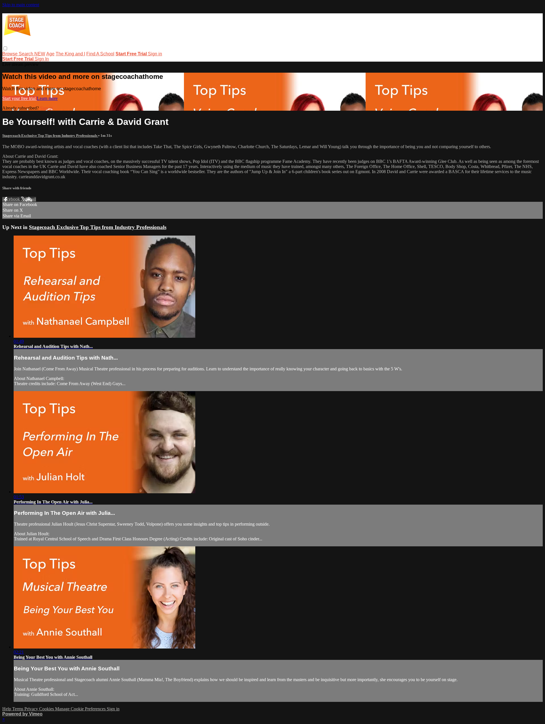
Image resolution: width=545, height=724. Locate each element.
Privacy (31, 708)
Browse (10, 53)
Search (26, 53)
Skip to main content (20, 4)
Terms (18, 708)
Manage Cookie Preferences (81, 708)
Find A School (100, 53)
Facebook (11, 199)
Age (50, 53)
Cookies (47, 708)
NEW (39, 53)
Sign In (42, 58)
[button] (5, 48)
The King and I (70, 53)
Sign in (155, 53)
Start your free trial (19, 98)
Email (31, 199)
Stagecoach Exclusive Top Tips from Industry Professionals (50, 135)
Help (7, 708)
